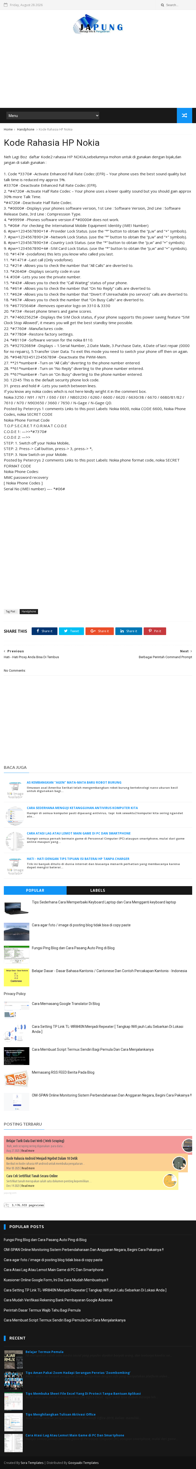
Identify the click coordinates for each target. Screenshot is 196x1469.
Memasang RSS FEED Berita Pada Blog (63, 1072)
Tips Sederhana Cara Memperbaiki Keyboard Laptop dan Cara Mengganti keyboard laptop (104, 902)
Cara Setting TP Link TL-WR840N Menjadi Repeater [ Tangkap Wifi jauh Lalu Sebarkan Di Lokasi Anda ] (85, 1290)
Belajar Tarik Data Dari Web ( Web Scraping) (35, 1141)
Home (8, 129)
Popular (35, 890)
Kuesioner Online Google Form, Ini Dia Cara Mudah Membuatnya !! (56, 1280)
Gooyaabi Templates (83, 1463)
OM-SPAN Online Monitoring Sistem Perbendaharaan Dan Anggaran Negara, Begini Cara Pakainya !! (112, 1095)
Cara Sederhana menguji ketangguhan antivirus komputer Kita (82, 808)
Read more (27, 1150)
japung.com (10, 1192)
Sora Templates (32, 1463)
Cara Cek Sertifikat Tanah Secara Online (32, 1176)
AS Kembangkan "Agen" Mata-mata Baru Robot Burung (74, 782)
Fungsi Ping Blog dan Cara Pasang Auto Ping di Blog (73, 948)
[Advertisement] (98, 68)
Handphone (25, 129)
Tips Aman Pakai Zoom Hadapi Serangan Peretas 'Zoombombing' (78, 1373)
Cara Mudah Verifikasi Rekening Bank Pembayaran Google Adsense (58, 1300)
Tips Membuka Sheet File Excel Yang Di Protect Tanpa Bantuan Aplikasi (83, 1393)
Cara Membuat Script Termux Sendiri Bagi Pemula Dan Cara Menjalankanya (93, 1049)
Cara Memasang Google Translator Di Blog (66, 1004)
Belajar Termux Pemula (45, 1352)
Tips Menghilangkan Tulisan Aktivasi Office (61, 1414)
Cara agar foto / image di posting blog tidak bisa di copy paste (81, 925)
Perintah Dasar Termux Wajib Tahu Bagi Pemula (42, 1310)
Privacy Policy (15, 994)
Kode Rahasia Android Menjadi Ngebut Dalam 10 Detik (42, 1158)
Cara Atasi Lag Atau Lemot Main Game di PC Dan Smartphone (79, 833)
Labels (97, 890)
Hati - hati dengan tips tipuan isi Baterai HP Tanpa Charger (78, 859)
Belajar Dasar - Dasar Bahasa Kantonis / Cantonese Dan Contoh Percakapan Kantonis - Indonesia (109, 971)
